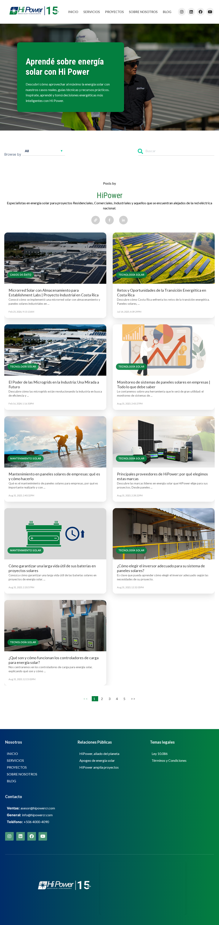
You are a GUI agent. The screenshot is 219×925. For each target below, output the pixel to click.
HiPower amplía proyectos (99, 767)
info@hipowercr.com (37, 815)
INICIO (73, 12)
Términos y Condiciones (169, 760)
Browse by (12, 154)
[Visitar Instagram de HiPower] (182, 12)
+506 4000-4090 (36, 822)
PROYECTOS (114, 12)
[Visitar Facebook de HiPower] (200, 12)
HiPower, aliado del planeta (99, 753)
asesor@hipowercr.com (38, 808)
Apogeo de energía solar (97, 760)
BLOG (167, 12)
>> (133, 699)
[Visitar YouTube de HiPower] (210, 12)
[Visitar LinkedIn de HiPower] (191, 12)
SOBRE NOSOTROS (143, 12)
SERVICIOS (91, 12)
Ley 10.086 (160, 753)
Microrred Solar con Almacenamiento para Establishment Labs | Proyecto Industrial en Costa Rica (54, 292)
